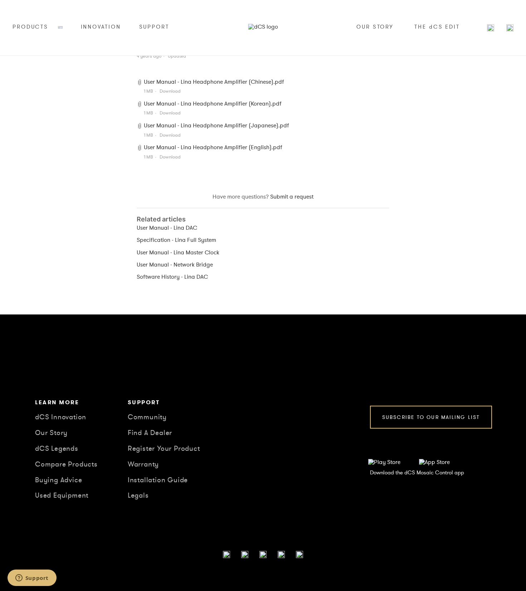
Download (170, 91)
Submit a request (291, 197)
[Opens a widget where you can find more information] (32, 578)
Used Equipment (61, 495)
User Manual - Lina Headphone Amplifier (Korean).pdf (213, 104)
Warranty (143, 464)
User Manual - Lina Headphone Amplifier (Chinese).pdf (214, 82)
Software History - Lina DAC (172, 277)
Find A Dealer (150, 433)
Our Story (51, 433)
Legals (138, 495)
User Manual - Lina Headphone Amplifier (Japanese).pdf (216, 126)
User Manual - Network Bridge (175, 265)
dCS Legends (56, 448)
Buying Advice (58, 480)
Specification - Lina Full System (176, 240)
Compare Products (66, 464)
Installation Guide (158, 480)
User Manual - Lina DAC (167, 228)
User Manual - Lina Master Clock (178, 253)
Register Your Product (164, 448)
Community (147, 417)
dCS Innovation (60, 417)
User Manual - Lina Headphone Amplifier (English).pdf (213, 147)
